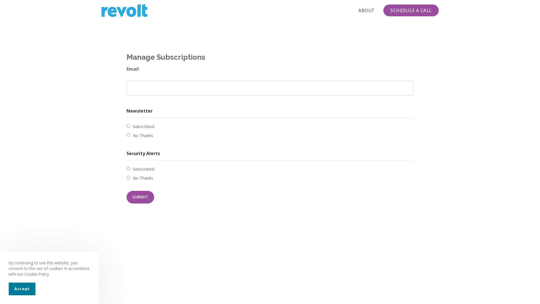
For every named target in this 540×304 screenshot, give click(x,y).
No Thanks (143, 135)
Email (133, 69)
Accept (22, 288)
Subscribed (143, 126)
